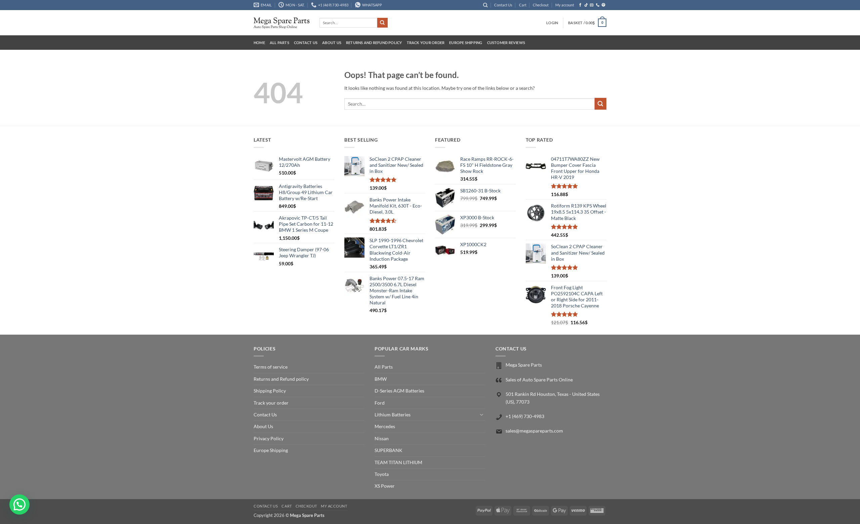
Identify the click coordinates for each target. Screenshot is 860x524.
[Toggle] (481, 414)
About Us (331, 42)
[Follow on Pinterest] (603, 5)
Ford (380, 403)
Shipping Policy (270, 391)
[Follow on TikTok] (586, 5)
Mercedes (385, 426)
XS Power (385, 486)
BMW (381, 379)
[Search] (485, 5)
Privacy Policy (269, 438)
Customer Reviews (506, 42)
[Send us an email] (592, 5)
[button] (552, 22)
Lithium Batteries (393, 414)
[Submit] (382, 23)
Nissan (382, 438)
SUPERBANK (388, 450)
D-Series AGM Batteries (399, 391)
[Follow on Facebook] (580, 5)
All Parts (279, 42)
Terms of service (271, 367)
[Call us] (598, 5)
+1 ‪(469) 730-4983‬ (525, 416)
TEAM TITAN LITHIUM (398, 462)
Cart (522, 5)
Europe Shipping (465, 42)
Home (259, 42)
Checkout (541, 5)
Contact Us (503, 5)
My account (564, 5)
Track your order (426, 42)
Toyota (382, 474)
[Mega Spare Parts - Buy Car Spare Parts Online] (281, 23)
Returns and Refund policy (374, 42)
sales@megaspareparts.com (534, 431)
